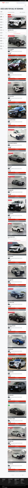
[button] (25, 5)
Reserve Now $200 (17, 80)
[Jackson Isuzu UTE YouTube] (25, 0)
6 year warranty (16, 482)
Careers (21, 481)
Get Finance (17, 55)
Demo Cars (9, 480)
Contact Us (22, 482)
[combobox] (21, 3)
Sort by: (20, 12)
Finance (9, 482)
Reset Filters (9, 14)
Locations (22, 0)
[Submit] (17, 3)
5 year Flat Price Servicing (17, 481)
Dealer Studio (6, 487)
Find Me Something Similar (17, 33)
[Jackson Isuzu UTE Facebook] (23, 0)
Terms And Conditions (23, 483)
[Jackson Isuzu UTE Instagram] (24, 0)
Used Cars (9, 481)
